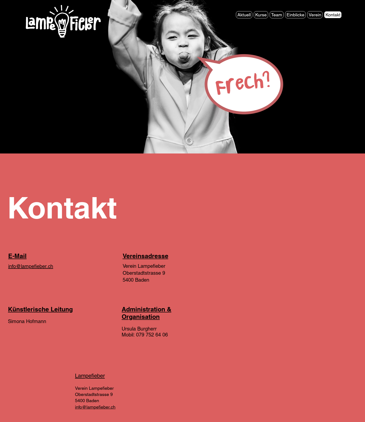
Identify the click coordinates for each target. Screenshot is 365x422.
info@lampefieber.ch (30, 266)
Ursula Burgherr (139, 329)
